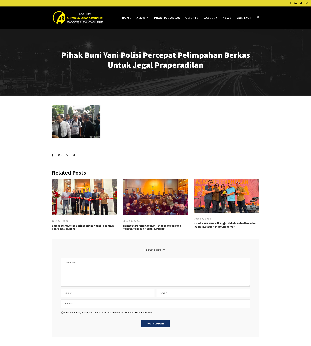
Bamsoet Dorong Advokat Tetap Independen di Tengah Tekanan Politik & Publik (152, 227)
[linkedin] (295, 3)
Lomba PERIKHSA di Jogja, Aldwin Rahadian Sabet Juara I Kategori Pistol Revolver (225, 225)
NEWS (227, 18)
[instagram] (307, 3)
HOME (126, 18)
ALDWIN (142, 18)
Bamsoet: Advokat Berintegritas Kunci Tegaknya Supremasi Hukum (83, 227)
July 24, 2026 (202, 219)
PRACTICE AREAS (167, 18)
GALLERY (210, 18)
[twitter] (301, 3)
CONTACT (244, 18)
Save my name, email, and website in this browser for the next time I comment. (109, 312)
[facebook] (290, 3)
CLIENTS (192, 18)
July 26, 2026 (60, 221)
